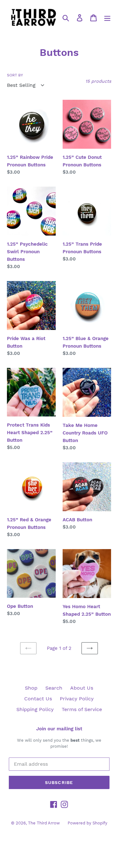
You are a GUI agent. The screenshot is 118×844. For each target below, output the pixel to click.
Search (53, 688)
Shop (31, 688)
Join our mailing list (59, 729)
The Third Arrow (44, 823)
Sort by (15, 75)
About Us (81, 688)
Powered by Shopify (87, 823)
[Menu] (107, 17)
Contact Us (38, 699)
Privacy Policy (77, 699)
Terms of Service (82, 709)
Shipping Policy (35, 709)
